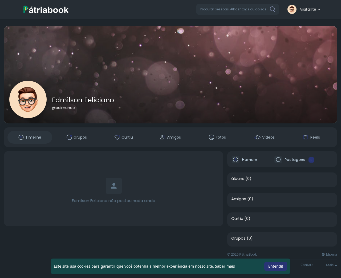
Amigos (238, 199)
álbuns (237, 178)
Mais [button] (330, 265)
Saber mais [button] (225, 266)
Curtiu (237, 218)
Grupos (238, 238)
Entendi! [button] (275, 266)
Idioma (331, 254)
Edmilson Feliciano (83, 100)
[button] (237, 9)
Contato (307, 265)
